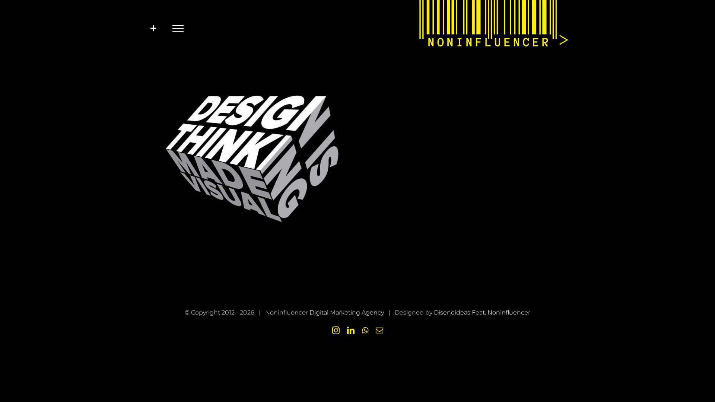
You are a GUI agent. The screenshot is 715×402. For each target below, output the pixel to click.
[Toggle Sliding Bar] (153, 28)
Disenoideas (452, 312)
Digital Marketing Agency (346, 312)
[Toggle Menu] (178, 28)
